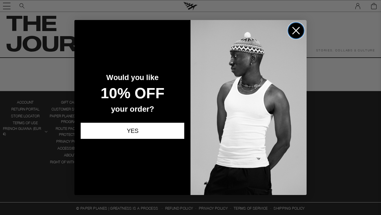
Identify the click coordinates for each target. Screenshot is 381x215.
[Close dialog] (296, 30)
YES (132, 131)
